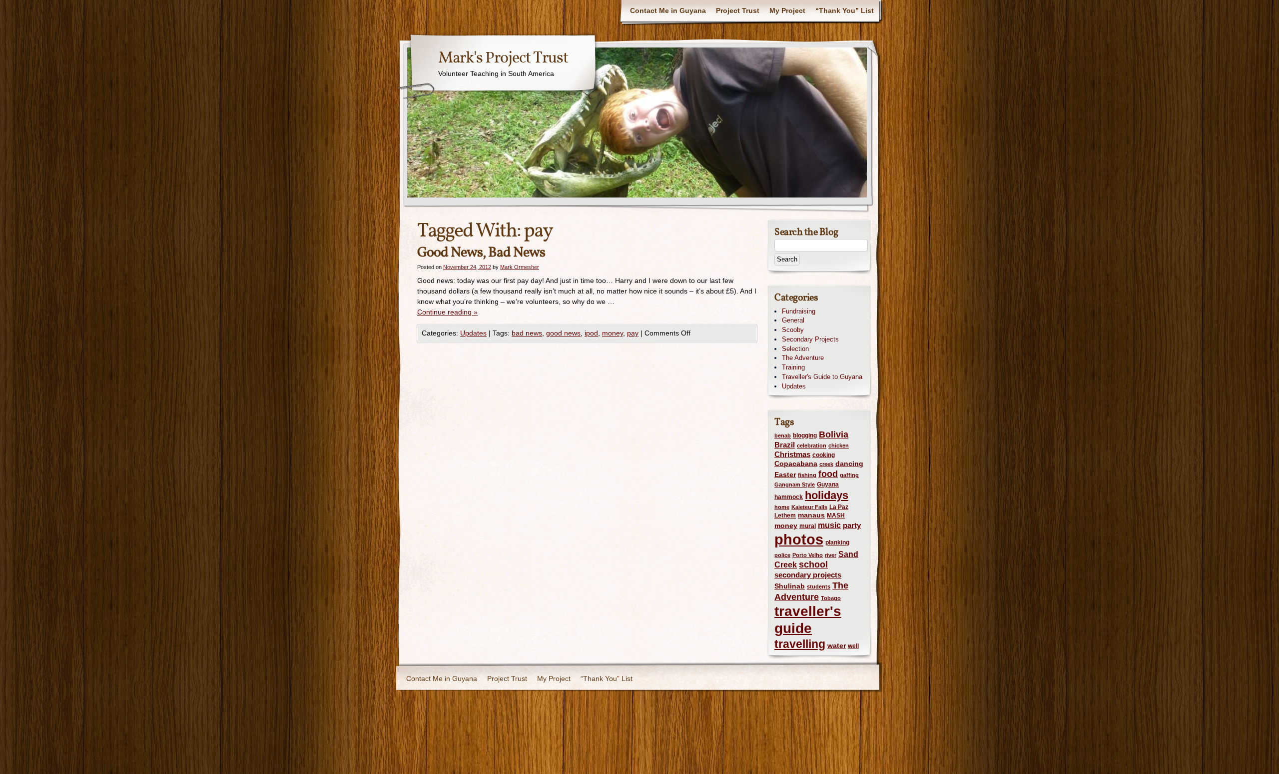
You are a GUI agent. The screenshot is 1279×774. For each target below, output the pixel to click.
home (781, 507)
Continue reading (447, 312)
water (836, 646)
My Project (787, 10)
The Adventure (803, 358)
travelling (799, 644)
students (818, 587)
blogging (805, 435)
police (782, 555)
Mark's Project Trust (503, 59)
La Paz (838, 507)
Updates (473, 333)
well (853, 646)
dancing (849, 464)
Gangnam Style (794, 485)
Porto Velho (807, 555)
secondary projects (807, 575)
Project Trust (737, 10)
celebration (811, 445)
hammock (788, 497)
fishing (807, 475)
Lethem (785, 515)
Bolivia (833, 435)
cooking (823, 455)
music (829, 525)
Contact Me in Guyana (668, 10)
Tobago (831, 598)
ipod (591, 333)
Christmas (792, 454)
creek (826, 464)
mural (807, 526)
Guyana (828, 484)
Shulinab (789, 586)
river (830, 555)
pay (633, 333)
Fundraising (798, 311)
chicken (838, 445)
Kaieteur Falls (809, 507)
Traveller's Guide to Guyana (822, 376)
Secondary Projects (810, 339)
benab (782, 435)
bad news (527, 333)
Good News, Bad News (481, 252)
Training (793, 367)
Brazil (784, 444)
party (852, 526)
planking (837, 542)
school (813, 564)
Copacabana (795, 464)
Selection (795, 348)
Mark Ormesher (519, 267)
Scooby (793, 330)
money (612, 333)
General (793, 320)
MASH (836, 515)
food (828, 473)
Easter (785, 474)
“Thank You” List (844, 10)
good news (563, 333)
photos (798, 539)
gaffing (849, 475)
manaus (811, 515)
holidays (826, 495)
